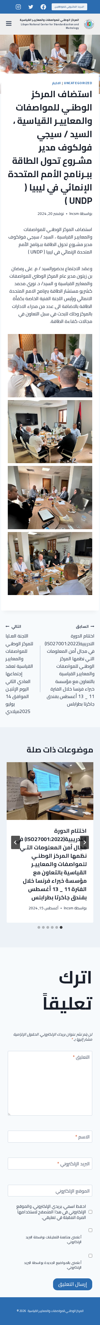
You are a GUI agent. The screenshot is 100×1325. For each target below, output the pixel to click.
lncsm (74, 213)
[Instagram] (18, 6)
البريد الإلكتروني (73, 1164)
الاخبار (56, 83)
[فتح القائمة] (10, 24)
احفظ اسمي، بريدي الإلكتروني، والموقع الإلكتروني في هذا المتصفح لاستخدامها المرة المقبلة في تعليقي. (51, 1212)
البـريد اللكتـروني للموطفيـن (69, 6)
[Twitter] (30, 6)
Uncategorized (78, 83)
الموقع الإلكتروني (73, 1191)
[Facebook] (43, 6)
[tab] (61, 927)
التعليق (81, 1057)
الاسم (82, 1137)
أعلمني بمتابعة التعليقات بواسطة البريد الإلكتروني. (54, 1239)
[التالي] (15, 842)
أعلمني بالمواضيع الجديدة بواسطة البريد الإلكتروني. (53, 1264)
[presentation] (50, 791)
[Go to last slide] (84, 842)
